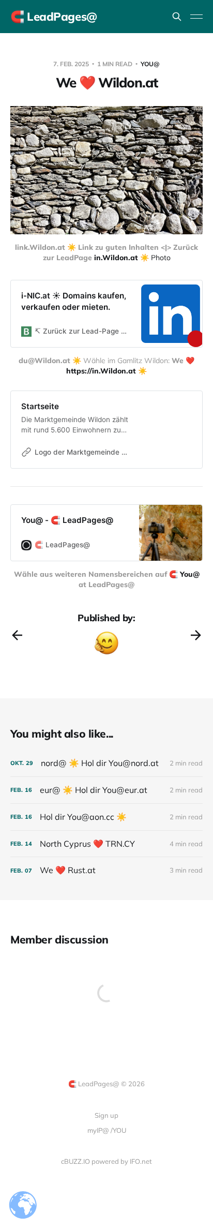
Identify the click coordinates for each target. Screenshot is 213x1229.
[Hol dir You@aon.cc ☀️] (106, 817)
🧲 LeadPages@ (53, 16)
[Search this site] (177, 16)
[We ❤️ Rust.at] (106, 870)
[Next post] (196, 635)
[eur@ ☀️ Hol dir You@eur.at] (106, 790)
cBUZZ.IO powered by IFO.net (106, 1161)
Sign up (106, 1115)
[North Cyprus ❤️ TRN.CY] (106, 844)
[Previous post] (17, 635)
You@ (150, 64)
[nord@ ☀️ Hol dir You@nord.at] (106, 763)
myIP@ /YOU (106, 1130)
